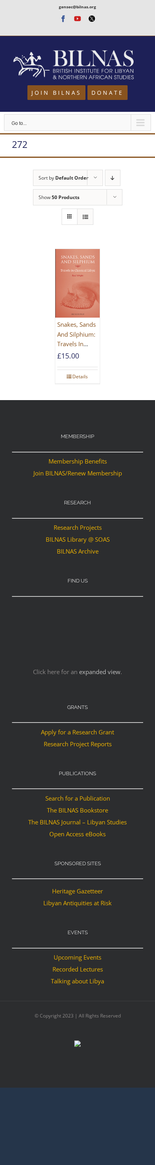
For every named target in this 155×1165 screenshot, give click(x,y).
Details (80, 376)
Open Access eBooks (77, 834)
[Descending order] (112, 178)
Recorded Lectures (77, 969)
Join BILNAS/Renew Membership (77, 473)
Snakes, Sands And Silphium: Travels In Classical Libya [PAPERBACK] (77, 343)
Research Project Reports (78, 744)
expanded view (99, 672)
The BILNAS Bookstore (77, 810)
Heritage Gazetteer (77, 891)
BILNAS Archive (78, 551)
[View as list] (85, 216)
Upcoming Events (77, 957)
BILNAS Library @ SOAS (78, 539)
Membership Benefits (77, 461)
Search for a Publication (77, 798)
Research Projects (78, 527)
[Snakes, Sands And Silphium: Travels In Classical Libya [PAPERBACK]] (77, 283)
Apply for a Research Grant (77, 732)
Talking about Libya (77, 981)
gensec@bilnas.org (77, 7)
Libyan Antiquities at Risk (77, 903)
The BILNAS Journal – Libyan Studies (77, 822)
